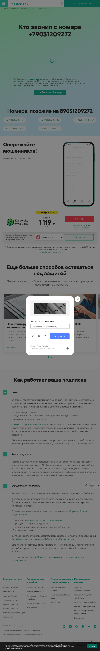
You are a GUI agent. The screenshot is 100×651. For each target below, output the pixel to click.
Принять (92, 646)
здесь (21, 648)
